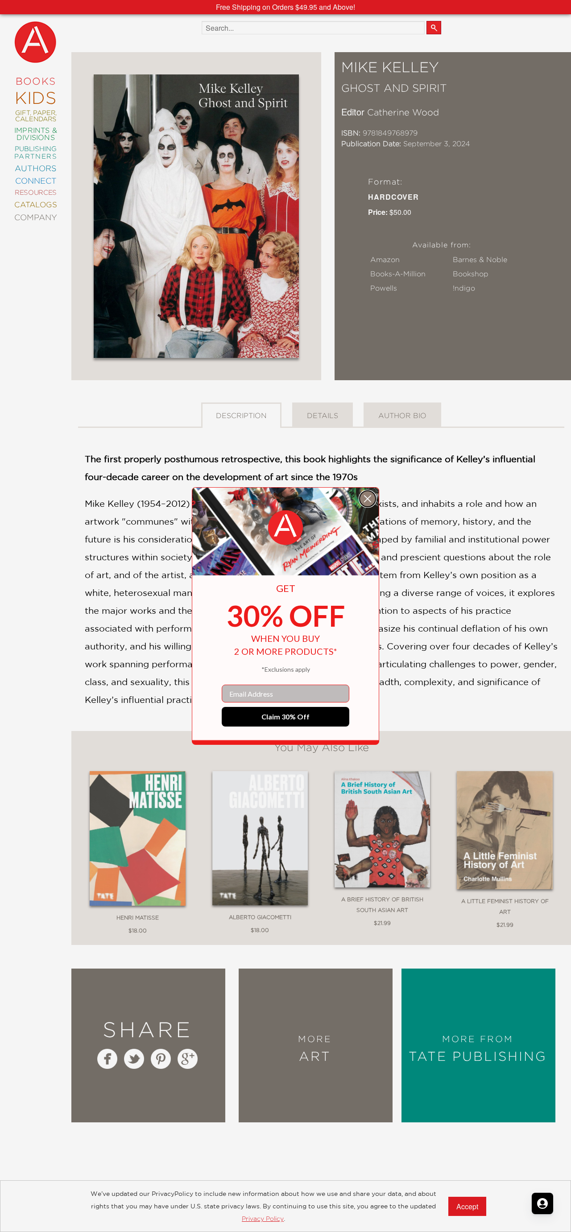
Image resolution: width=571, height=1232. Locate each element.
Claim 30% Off (285, 716)
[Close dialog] (368, 499)
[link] (285, 528)
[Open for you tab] (542, 1203)
